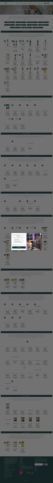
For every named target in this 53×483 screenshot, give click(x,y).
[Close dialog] (40, 234)
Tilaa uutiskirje (19, 247)
